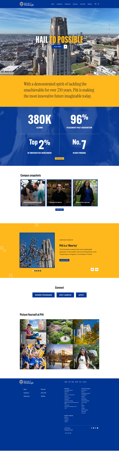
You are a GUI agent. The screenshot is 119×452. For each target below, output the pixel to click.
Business (83, 391)
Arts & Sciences (84, 390)
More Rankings (59, 158)
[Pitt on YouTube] (97, 428)
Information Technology (68, 400)
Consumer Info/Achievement (69, 394)
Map (73, 382)
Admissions (67, 4)
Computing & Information (85, 393)
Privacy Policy (66, 405)
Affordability (66, 391)
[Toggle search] (95, 4)
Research (75, 4)
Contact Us (66, 396)
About (52, 4)
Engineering (83, 397)
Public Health (83, 411)
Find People (66, 399)
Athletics (90, 4)
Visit (69, 382)
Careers (84, 382)
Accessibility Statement (68, 390)
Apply (81, 295)
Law (82, 403)
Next (96, 269)
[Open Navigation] (98, 4)
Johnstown (66, 420)
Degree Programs (43, 295)
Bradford (65, 417)
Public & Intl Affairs (84, 409)
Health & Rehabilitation (85, 400)
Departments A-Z (67, 397)
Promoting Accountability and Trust (70, 406)
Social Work (83, 413)
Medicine (83, 405)
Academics (59, 4)
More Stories (59, 209)
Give (80, 382)
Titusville (66, 421)
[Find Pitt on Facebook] (95, 428)
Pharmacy (83, 408)
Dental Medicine (84, 394)
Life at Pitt (82, 4)
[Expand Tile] (44, 321)
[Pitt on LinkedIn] (93, 428)
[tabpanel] (59, 250)
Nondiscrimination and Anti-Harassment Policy (71, 403)
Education (83, 396)
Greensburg (66, 418)
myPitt (76, 382)
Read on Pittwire (64, 260)
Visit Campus (65, 295)
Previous (92, 269)
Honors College (84, 402)
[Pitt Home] (27, 382)
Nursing (82, 406)
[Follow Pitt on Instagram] (91, 428)
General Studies (84, 399)
